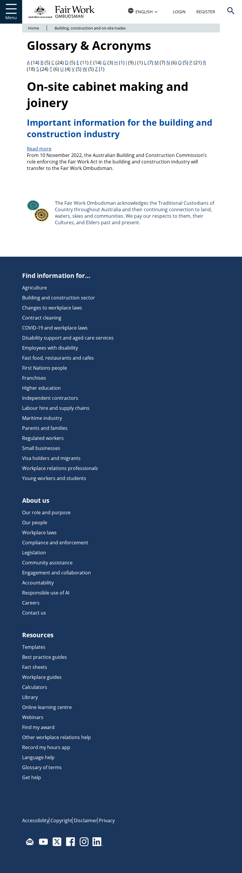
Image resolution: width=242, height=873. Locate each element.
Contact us (34, 613)
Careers (31, 603)
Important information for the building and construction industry (119, 128)
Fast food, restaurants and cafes (58, 358)
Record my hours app (46, 747)
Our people (34, 522)
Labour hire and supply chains (55, 408)
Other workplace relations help (56, 737)
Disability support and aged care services (68, 338)
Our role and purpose (46, 512)
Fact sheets (34, 667)
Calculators (34, 687)
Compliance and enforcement (55, 542)
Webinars (32, 717)
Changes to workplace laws (52, 307)
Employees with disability (50, 348)
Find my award (38, 727)
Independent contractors (50, 398)
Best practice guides (44, 657)
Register (205, 11)
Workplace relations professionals (60, 468)
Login (179, 11)
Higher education (41, 388)
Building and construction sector (58, 297)
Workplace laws (39, 532)
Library (30, 697)
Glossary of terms (42, 767)
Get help (31, 777)
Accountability (38, 582)
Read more (39, 148)
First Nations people (44, 368)
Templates (33, 647)
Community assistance (47, 562)
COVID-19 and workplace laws (55, 328)
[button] (231, 12)
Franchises (34, 378)
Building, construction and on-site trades (90, 28)
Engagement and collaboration (56, 572)
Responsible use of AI (45, 592)
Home (33, 28)
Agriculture (34, 287)
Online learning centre (47, 707)
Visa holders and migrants (51, 458)
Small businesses (41, 448)
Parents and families (45, 428)
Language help (38, 757)
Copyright (61, 820)
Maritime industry (42, 418)
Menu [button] (11, 17)
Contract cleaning (41, 318)
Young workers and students (54, 478)
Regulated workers (43, 438)
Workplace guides (42, 677)
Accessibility (35, 820)
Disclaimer (85, 820)
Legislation (34, 552)
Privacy (107, 820)
